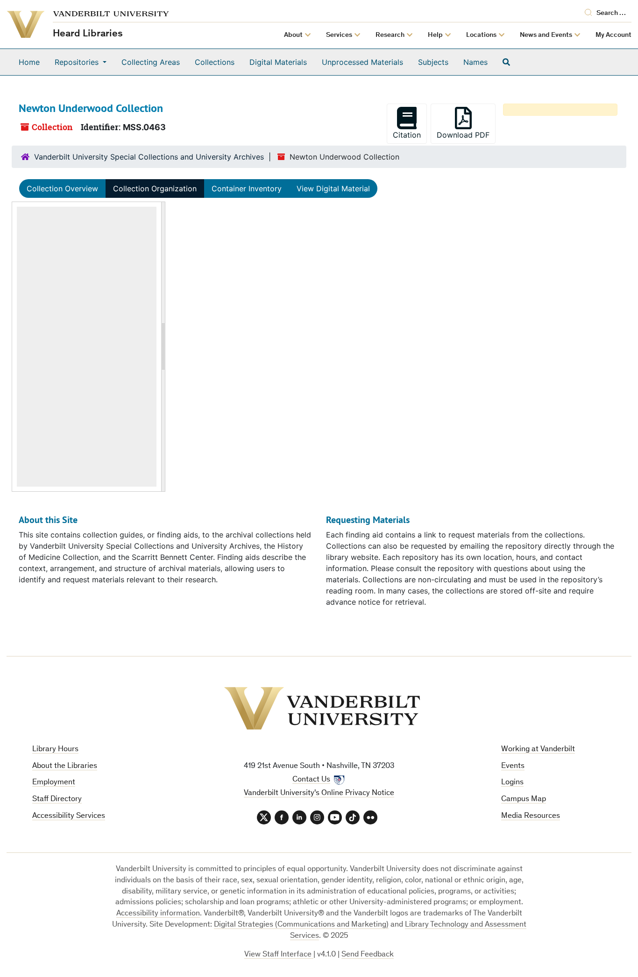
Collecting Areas (150, 62)
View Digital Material (333, 188)
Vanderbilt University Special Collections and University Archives (149, 156)
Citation (407, 135)
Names (475, 62)
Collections (214, 62)
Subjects (433, 62)
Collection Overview (62, 188)
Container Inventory (247, 188)
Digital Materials (278, 62)
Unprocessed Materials (362, 62)
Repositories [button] (78, 62)
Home (29, 62)
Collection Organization (155, 188)
